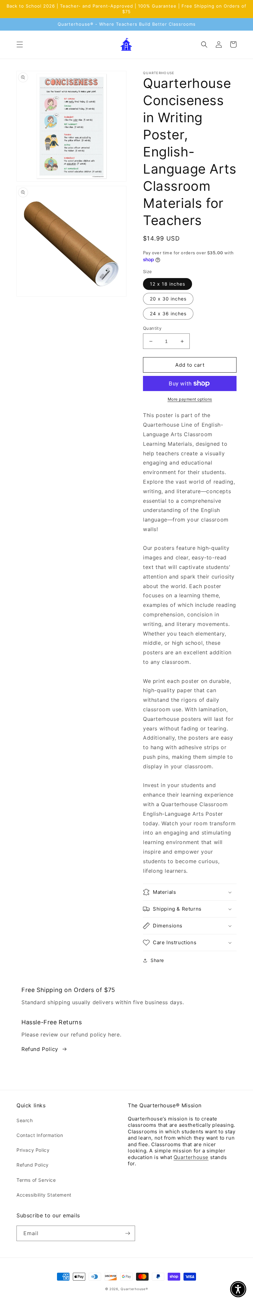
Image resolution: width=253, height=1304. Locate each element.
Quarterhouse (191, 1157)
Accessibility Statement (43, 1195)
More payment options (190, 399)
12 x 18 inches (167, 284)
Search (24, 1120)
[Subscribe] (127, 1233)
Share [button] (157, 960)
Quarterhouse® (134, 1289)
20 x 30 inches (168, 298)
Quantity (152, 328)
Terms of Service (36, 1180)
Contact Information (39, 1135)
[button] (20, 44)
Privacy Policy (32, 1150)
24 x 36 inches (168, 313)
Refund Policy (39, 1049)
